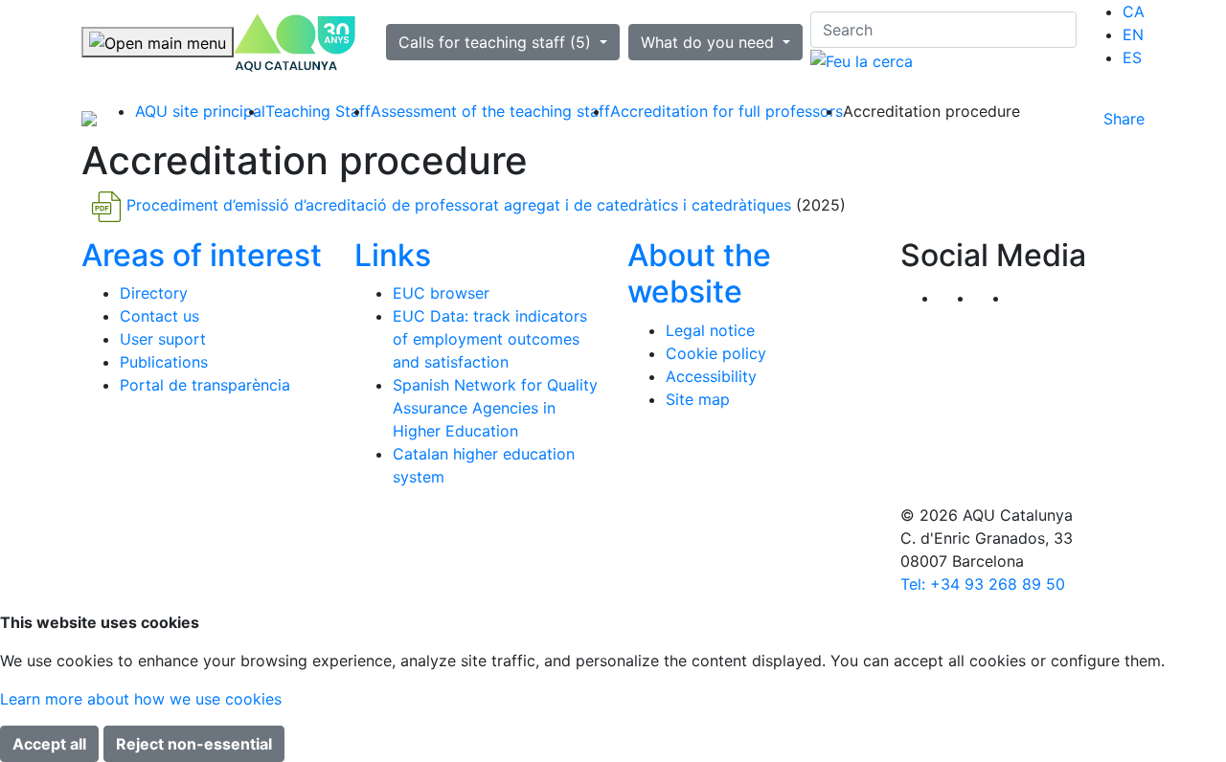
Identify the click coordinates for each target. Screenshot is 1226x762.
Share (1124, 118)
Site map (698, 399)
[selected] (294, 42)
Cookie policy (716, 353)
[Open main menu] (157, 42)
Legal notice (710, 330)
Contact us (159, 315)
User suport (163, 338)
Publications (164, 361)
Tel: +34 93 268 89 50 (982, 584)
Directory (154, 293)
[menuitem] (1134, 11)
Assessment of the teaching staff (490, 111)
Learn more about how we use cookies (141, 698)
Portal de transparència (205, 384)
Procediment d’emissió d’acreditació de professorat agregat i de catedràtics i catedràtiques (458, 204)
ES (1132, 57)
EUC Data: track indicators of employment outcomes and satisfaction (490, 338)
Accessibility (711, 376)
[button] (1027, 297)
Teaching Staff (318, 111)
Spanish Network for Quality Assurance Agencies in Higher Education (495, 407)
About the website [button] (699, 273)
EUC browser (441, 293)
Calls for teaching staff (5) (497, 42)
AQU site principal (200, 111)
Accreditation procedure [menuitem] (931, 111)
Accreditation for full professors (726, 111)
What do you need (710, 42)
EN (1133, 34)
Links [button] (392, 255)
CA (1134, 11)
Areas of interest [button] (201, 255)
